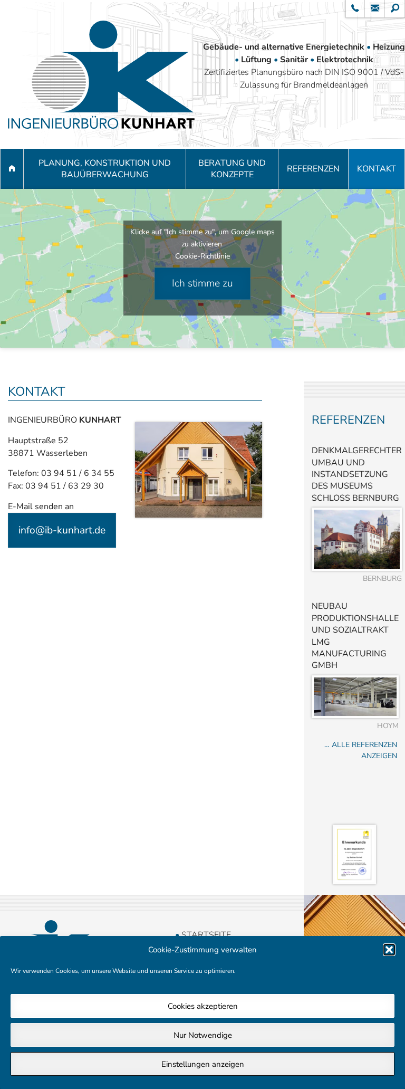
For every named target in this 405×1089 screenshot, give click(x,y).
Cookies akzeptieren (203, 1006)
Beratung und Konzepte (232, 168)
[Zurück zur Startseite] (101, 74)
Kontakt (376, 169)
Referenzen (313, 169)
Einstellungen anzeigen (202, 1064)
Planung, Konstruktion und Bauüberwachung (104, 168)
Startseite (206, 935)
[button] (389, 949)
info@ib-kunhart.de (61, 530)
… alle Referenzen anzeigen (360, 750)
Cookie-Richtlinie (202, 256)
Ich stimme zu (202, 283)
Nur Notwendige (202, 1035)
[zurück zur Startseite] (12, 169)
